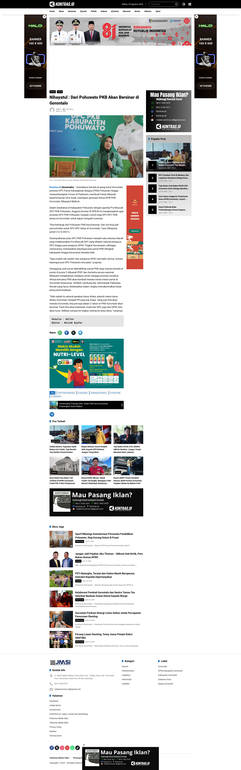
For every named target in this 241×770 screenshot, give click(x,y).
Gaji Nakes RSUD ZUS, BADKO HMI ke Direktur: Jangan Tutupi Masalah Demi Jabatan (127, 449)
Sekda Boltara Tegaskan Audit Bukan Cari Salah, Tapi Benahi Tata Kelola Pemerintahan (63, 449)
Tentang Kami (56, 736)
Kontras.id (55, 187)
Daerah (52, 92)
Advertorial (55, 441)
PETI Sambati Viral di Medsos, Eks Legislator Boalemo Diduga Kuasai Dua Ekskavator (174, 176)
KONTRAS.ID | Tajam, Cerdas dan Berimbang (69, 714)
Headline (125, 684)
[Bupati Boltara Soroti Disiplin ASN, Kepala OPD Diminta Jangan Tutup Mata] (96, 434)
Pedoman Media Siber (59, 718)
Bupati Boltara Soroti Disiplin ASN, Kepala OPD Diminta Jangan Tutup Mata (94, 449)
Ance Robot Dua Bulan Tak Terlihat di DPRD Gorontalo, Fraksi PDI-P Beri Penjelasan (62, 480)
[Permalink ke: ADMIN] (53, 109)
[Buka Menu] (189, 4)
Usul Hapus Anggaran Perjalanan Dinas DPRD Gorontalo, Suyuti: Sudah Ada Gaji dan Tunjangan (173, 198)
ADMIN (58, 109)
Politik (60, 92)
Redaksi (53, 731)
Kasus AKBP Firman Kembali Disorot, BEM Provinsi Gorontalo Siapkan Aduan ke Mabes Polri (128, 480)
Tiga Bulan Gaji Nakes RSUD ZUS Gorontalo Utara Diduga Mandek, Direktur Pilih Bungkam (173, 187)
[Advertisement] (120, 66)
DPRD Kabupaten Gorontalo (170, 671)
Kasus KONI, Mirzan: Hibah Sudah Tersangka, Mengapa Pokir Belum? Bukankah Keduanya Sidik (96, 481)
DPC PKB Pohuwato (67, 393)
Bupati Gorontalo (165, 684)
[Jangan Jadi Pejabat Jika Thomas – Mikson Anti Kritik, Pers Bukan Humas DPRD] (61, 558)
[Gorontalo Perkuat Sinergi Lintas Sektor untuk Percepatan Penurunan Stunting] (61, 619)
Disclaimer (54, 701)
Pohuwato (57, 396)
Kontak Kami (55, 710)
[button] (176, 4)
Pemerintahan (128, 671)
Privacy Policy (56, 727)
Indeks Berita (55, 705)
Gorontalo (83, 393)
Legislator (126, 675)
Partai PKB (116, 393)
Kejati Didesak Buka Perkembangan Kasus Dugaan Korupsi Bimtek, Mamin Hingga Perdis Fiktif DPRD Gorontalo (172, 208)
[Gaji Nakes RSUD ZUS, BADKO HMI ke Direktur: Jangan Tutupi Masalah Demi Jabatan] (128, 434)
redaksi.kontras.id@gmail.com (67, 689)
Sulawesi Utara (164, 679)
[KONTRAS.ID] (62, 4)
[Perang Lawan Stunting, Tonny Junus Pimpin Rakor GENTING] (61, 639)
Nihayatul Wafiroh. (99, 393)
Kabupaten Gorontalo (167, 675)
